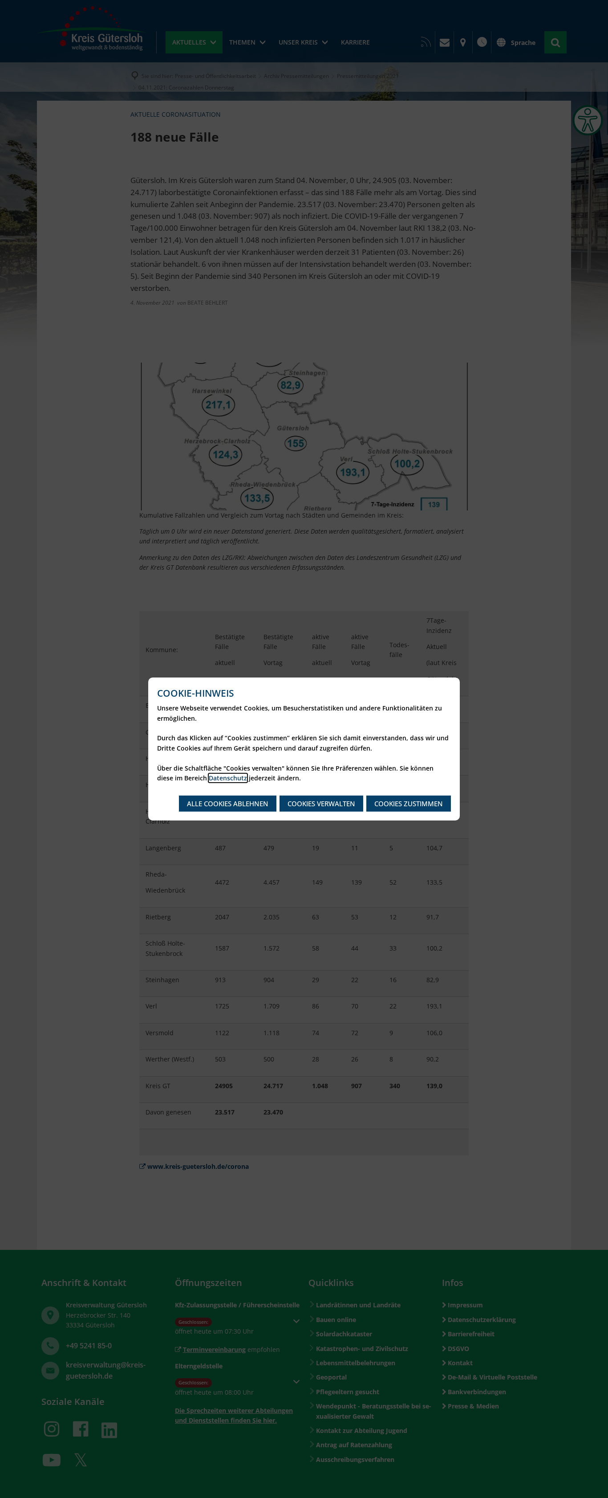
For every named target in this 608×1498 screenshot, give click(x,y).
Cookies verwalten (321, 803)
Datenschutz (228, 778)
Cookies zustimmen (408, 803)
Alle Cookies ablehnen (227, 803)
